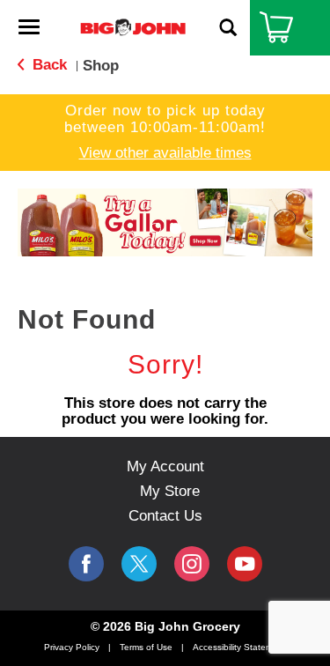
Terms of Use (146, 647)
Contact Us (165, 515)
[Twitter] (139, 563)
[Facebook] (86, 563)
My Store (170, 491)
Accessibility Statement (239, 647)
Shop (101, 65)
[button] (155, 228)
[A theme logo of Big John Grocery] (133, 26)
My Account (165, 466)
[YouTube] (191, 563)
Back (47, 64)
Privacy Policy (71, 647)
